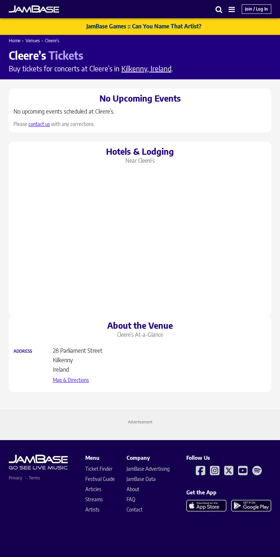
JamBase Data (141, 479)
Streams (94, 499)
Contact (135, 509)
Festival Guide (100, 479)
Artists (92, 509)
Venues (33, 40)
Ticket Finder (99, 469)
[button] (219, 9)
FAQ (131, 499)
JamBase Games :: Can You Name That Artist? (143, 26)
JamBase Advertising (148, 469)
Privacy (15, 478)
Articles (93, 489)
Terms (34, 478)
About (133, 489)
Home (14, 40)
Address (22, 351)
